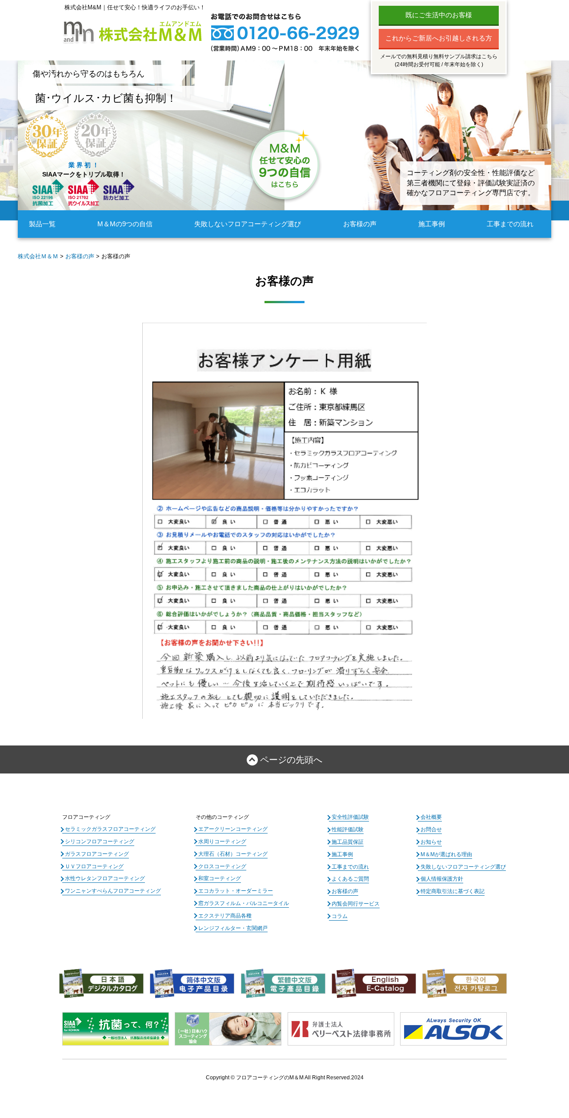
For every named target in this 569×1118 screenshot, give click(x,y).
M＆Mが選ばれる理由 (446, 854)
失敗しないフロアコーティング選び (247, 224)
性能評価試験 (348, 829)
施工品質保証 (348, 842)
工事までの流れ (510, 224)
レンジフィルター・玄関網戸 (233, 928)
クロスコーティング (222, 866)
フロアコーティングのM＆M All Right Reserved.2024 (300, 1077)
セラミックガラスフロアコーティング (110, 829)
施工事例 (431, 224)
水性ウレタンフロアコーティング (105, 878)
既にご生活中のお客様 (438, 15)
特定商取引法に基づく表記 (453, 891)
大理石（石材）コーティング (233, 854)
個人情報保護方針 (442, 879)
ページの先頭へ (291, 760)
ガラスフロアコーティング (97, 854)
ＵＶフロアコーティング (94, 866)
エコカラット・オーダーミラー (235, 891)
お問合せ (431, 829)
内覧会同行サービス (356, 904)
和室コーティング (219, 878)
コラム (340, 916)
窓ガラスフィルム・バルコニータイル (243, 903)
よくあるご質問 (350, 879)
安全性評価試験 (350, 817)
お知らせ (431, 842)
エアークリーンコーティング (233, 829)
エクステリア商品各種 (225, 916)
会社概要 (431, 817)
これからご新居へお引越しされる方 (438, 38)
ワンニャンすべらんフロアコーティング (113, 891)
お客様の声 (360, 224)
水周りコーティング (222, 841)
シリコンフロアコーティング (99, 841)
